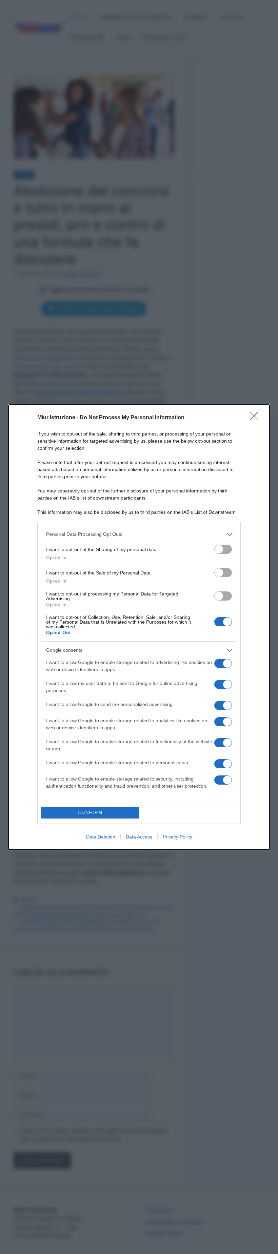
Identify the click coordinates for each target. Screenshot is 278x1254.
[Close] (256, 417)
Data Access (139, 837)
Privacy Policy (177, 837)
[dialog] (139, 627)
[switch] (223, 549)
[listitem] (139, 534)
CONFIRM (90, 812)
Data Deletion (100, 837)
